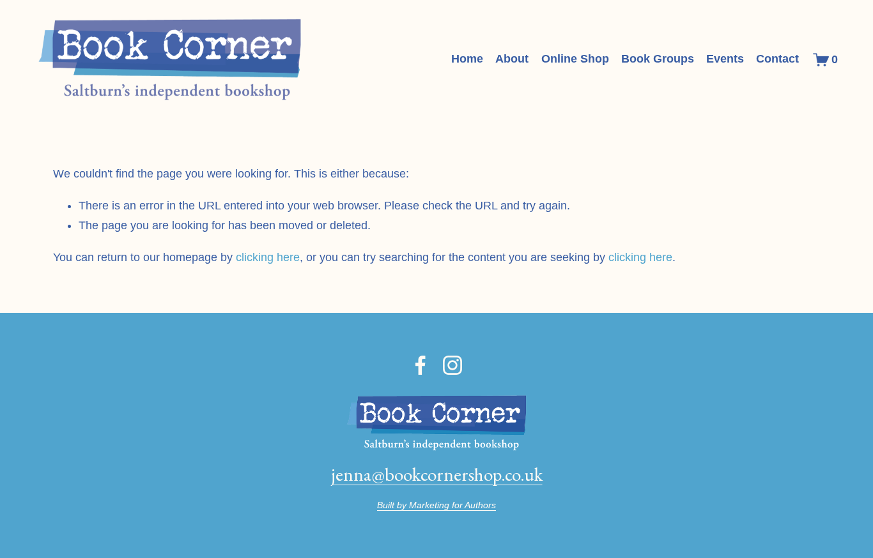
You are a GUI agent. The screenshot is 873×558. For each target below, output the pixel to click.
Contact (777, 58)
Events (725, 58)
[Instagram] (452, 365)
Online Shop (575, 58)
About (512, 58)
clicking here (268, 257)
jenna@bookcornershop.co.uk (437, 474)
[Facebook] (420, 365)
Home (467, 58)
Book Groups (657, 58)
